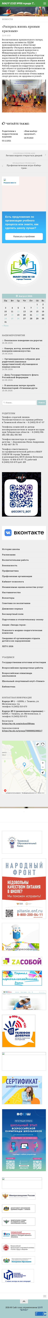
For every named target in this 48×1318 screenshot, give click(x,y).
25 (12, 318)
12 (18, 311)
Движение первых (12, 608)
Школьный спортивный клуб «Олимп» (23, 681)
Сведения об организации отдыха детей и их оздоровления (21, 639)
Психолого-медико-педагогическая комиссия (22, 631)
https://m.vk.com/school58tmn (18, 723)
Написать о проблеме (24, 236)
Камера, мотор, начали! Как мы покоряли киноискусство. (20, 349)
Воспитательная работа (15, 560)
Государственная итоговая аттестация (24, 662)
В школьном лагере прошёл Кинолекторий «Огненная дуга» (20, 386)
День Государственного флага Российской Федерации (20, 376)
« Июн (5, 325)
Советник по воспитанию (16, 603)
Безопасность (9, 565)
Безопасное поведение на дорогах (23, 340)
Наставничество (11, 592)
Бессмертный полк (12, 614)
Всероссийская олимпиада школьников (17, 674)
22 (37, 315)
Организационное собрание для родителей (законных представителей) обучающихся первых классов (21, 363)
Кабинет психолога (13, 581)
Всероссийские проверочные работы (22, 667)
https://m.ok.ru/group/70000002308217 (22, 730)
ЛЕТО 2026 (7, 646)
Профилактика (10, 570)
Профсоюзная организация (17, 576)
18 (12, 315)
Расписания (8, 554)
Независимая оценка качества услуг (22, 587)
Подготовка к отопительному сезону (22, 619)
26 (18, 318)
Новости (7, 19)
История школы (11, 549)
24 (5, 318)
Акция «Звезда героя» (14, 624)
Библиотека (8, 686)
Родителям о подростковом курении (10, 134)
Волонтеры (8, 597)
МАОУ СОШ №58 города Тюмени (19, 3)
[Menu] (44, 3)
